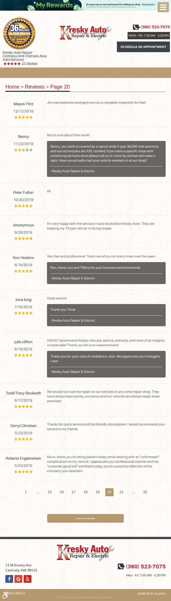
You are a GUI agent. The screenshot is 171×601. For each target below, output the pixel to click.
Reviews (35, 87)
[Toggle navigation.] (163, 7)
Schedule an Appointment (143, 47)
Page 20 (60, 87)
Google (18, 579)
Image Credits (15, 593)
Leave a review (85, 518)
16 (62, 492)
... (37, 492)
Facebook (9, 579)
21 (121, 492)
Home (12, 87)
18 (85, 492)
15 (50, 492)
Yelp (27, 579)
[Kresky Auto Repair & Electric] (85, 33)
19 (98, 492)
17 (73, 492)
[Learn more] (85, 10)
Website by (151, 593)
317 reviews (29, 64)
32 (145, 492)
